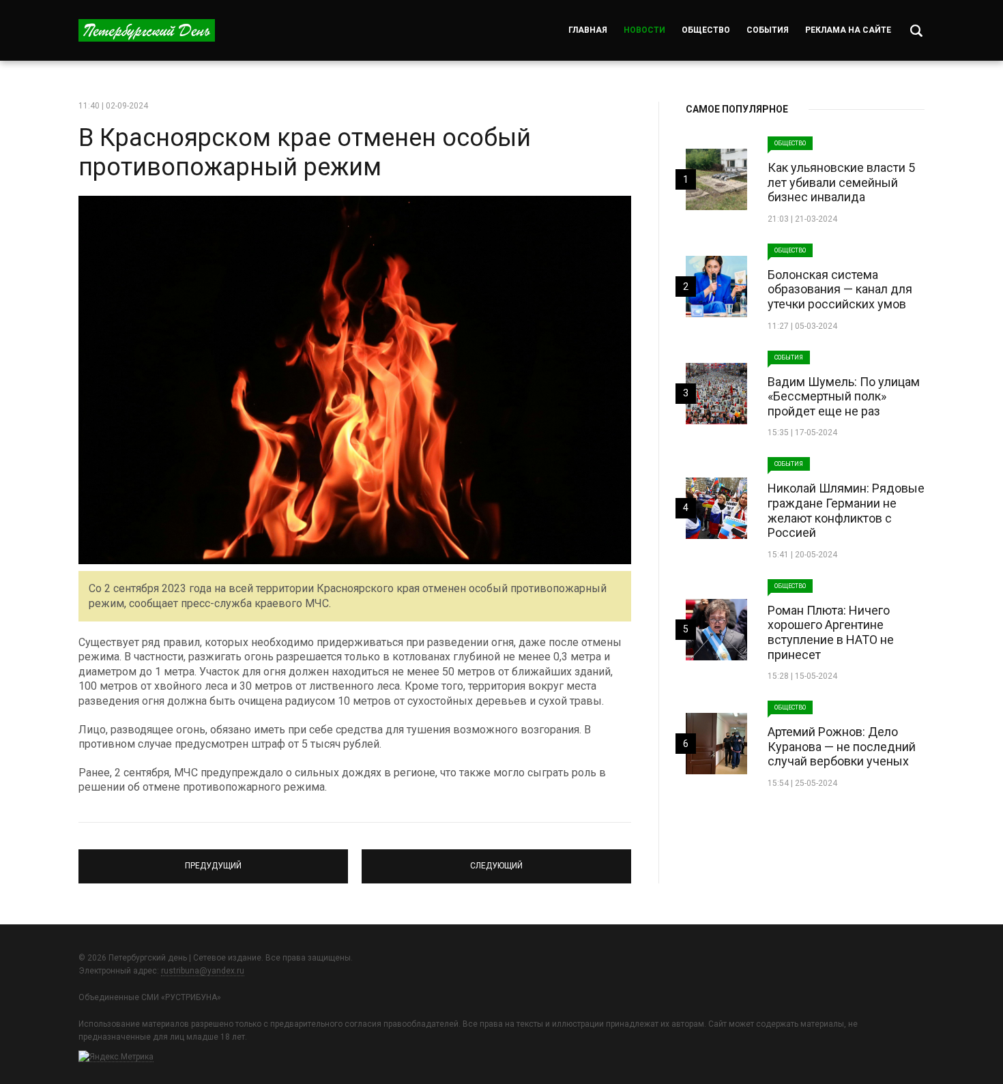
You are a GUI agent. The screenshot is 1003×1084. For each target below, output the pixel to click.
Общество (706, 30)
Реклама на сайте (848, 30)
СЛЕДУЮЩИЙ (496, 860)
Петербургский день (146, 30)
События (767, 30)
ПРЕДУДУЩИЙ (213, 860)
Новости (644, 30)
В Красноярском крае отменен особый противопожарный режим (304, 152)
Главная (587, 30)
